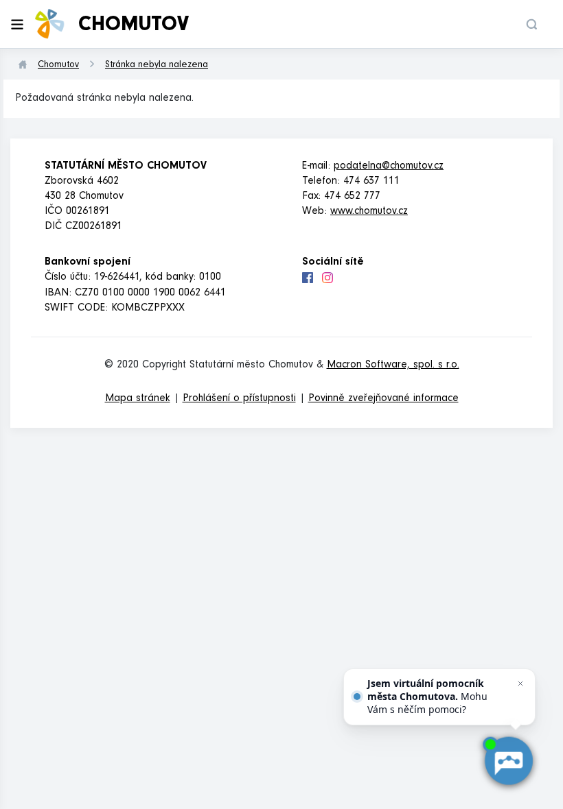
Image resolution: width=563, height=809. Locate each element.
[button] (531, 24)
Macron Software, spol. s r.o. (393, 365)
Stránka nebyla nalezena (156, 66)
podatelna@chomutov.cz (389, 166)
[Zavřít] (520, 683)
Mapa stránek (137, 399)
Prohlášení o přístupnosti (239, 399)
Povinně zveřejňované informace (383, 399)
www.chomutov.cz (369, 211)
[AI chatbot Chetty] (508, 761)
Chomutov (58, 66)
